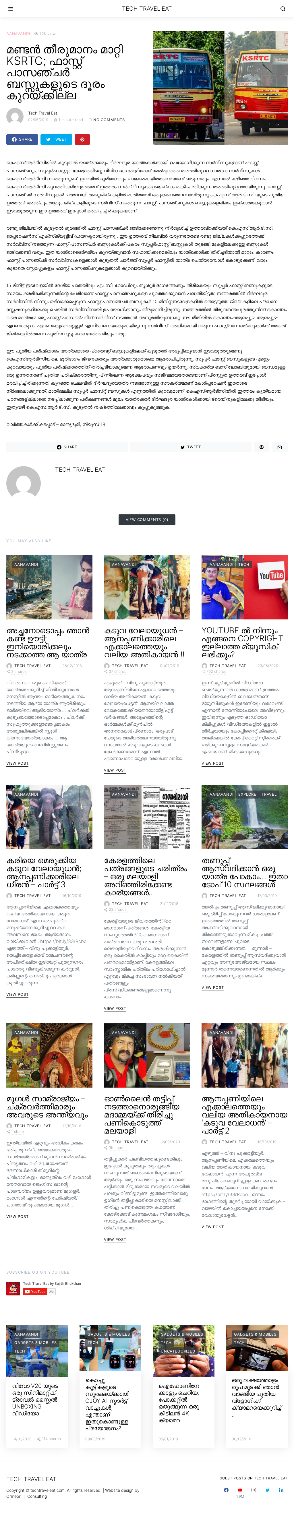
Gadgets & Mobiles (35, 1342)
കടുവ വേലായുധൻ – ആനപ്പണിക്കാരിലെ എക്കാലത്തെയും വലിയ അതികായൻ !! (144, 642)
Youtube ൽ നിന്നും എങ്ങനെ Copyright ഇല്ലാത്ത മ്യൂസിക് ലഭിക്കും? (242, 642)
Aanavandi (18, 33)
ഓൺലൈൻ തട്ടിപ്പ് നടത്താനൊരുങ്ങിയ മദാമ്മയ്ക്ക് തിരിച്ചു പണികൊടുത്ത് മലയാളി (141, 1115)
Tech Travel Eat (147, 8)
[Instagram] (253, 1493)
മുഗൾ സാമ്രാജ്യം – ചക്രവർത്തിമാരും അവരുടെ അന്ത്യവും (47, 1106)
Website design (119, 1490)
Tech (243, 564)
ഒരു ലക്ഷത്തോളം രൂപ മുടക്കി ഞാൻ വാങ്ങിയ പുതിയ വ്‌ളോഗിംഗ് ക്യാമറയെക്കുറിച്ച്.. (256, 1397)
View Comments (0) (147, 519)
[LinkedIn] (281, 1493)
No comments (109, 119)
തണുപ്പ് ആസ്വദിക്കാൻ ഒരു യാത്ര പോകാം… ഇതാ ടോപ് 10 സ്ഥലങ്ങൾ (245, 872)
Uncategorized (178, 1351)
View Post (17, 763)
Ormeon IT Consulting (26, 1496)
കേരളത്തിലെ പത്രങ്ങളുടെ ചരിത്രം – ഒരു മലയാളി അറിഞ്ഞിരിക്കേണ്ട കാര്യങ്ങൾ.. (145, 876)
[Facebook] (226, 1493)
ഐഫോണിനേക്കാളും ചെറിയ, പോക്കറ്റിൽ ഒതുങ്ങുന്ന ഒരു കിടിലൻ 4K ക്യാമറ (178, 1403)
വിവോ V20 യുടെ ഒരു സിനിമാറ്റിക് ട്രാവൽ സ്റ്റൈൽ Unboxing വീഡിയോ (35, 1399)
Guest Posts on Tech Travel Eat (254, 1478)
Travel (269, 794)
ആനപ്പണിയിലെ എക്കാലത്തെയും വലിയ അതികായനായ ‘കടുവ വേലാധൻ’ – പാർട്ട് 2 (244, 1115)
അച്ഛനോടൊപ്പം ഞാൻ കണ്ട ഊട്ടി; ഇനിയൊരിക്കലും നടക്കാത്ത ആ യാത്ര (47, 642)
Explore (247, 794)
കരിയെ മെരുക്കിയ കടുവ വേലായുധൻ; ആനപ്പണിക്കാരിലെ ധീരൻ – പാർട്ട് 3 (44, 872)
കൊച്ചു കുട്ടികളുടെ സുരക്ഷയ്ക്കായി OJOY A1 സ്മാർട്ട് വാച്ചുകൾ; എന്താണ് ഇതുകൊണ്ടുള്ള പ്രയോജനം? (107, 1404)
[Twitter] (267, 1493)
